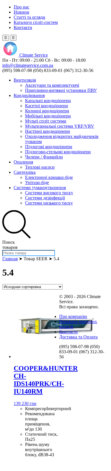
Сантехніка (25, 172)
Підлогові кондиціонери (48, 146)
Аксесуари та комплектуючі (52, 85)
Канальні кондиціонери (48, 100)
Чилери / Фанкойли (44, 156)
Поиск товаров (10, 245)
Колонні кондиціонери (47, 110)
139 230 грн (25, 403)
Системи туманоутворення (40, 187)
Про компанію (73, 316)
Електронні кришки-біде (49, 177)
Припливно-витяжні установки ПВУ (61, 90)
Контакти (23, 27)
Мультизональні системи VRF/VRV (59, 126)
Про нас (21, 7)
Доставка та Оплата (78, 336)
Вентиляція (25, 80)
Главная (10, 258)
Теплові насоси (40, 167)
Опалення (23, 162)
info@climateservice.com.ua (27, 65)
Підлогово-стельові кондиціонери (58, 151)
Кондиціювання (29, 95)
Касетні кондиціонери (46, 105)
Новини (21, 12)
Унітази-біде (37, 182)
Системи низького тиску (49, 203)
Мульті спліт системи (45, 121)
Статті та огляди (29, 17)
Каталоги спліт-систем (36, 22)
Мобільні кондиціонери (48, 115)
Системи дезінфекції (45, 197)
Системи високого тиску (49, 192)
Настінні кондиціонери (47, 131)
